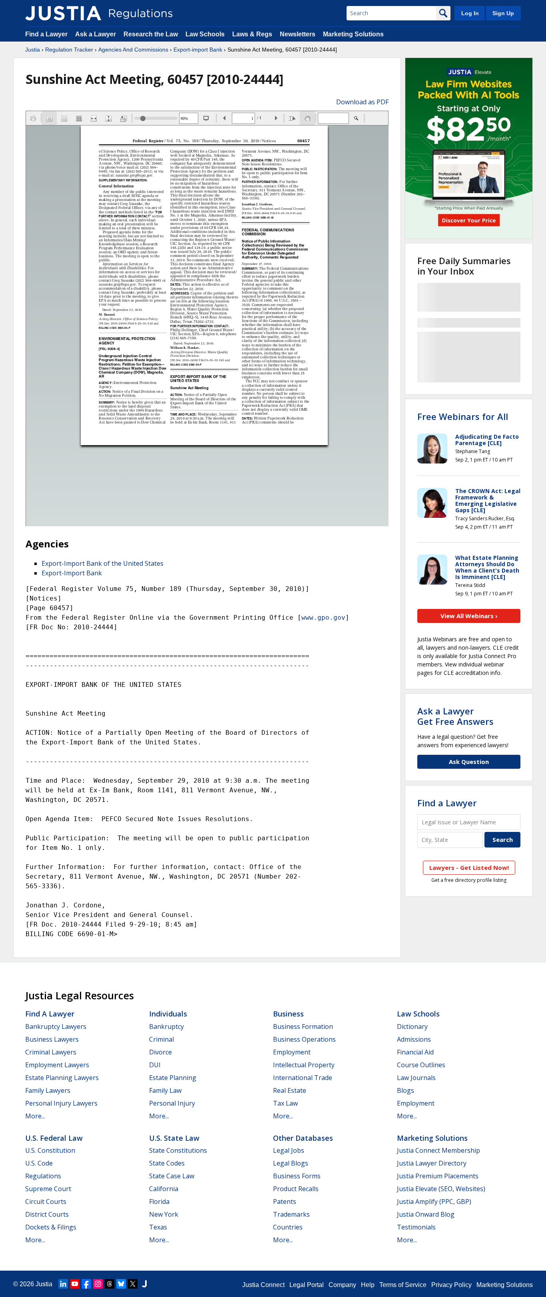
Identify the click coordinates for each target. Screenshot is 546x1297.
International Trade (302, 1077)
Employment (292, 1052)
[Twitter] (132, 1284)
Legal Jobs (288, 1150)
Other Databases (303, 1138)
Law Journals (416, 1077)
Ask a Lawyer (96, 34)
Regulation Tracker (69, 49)
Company (342, 1284)
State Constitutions (178, 1150)
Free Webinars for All (462, 416)
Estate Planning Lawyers (62, 1077)
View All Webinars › (469, 616)
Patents (284, 1201)
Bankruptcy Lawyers (55, 1026)
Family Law (165, 1090)
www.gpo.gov (323, 617)
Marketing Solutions (353, 34)
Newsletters (297, 34)
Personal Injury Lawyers (61, 1103)
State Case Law (171, 1176)
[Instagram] (98, 1284)
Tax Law (285, 1103)
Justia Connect (263, 1284)
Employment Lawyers (57, 1064)
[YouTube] (75, 1284)
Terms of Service (402, 1284)
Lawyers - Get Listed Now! (469, 867)
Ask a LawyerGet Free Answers (455, 716)
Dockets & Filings (50, 1227)
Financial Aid (415, 1052)
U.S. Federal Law (54, 1138)
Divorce (160, 1052)
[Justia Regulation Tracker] (63, 13)
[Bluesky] (121, 1284)
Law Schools (205, 34)
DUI (155, 1064)
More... (35, 1116)
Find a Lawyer (46, 34)
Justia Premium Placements (437, 1176)
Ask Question (469, 762)
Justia (32, 49)
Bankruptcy (166, 1026)
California (163, 1188)
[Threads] (109, 1284)
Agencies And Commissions (133, 49)
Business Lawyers (52, 1039)
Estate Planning (172, 1077)
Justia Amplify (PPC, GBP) (434, 1201)
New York (163, 1214)
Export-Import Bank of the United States (102, 563)
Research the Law (151, 34)
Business (288, 1014)
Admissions (414, 1039)
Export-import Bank (197, 49)
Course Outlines (421, 1064)
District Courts (47, 1214)
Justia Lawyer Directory (431, 1163)
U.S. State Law (174, 1138)
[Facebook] (86, 1284)
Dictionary (412, 1026)
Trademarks (291, 1214)
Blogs (405, 1090)
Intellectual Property (304, 1064)
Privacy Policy (451, 1284)
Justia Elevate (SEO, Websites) (441, 1188)
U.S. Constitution (50, 1150)
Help (368, 1284)
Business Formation (303, 1026)
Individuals (168, 1014)
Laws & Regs (252, 34)
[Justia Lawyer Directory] (144, 1284)
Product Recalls (296, 1188)
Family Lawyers (47, 1090)
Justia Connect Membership (438, 1150)
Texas (158, 1227)
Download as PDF (362, 101)
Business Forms (297, 1176)
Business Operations (304, 1039)
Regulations (43, 1176)
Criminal (161, 1039)
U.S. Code (39, 1163)
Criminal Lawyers (50, 1052)
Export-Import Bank (72, 573)
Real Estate (289, 1090)
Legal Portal (306, 1284)
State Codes (167, 1163)
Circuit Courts (45, 1201)
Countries (288, 1227)
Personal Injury (172, 1103)
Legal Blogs (290, 1163)
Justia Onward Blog (425, 1214)
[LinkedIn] (63, 1284)
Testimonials (416, 1227)
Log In (470, 13)
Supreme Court (48, 1188)
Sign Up (503, 13)
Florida (159, 1201)
